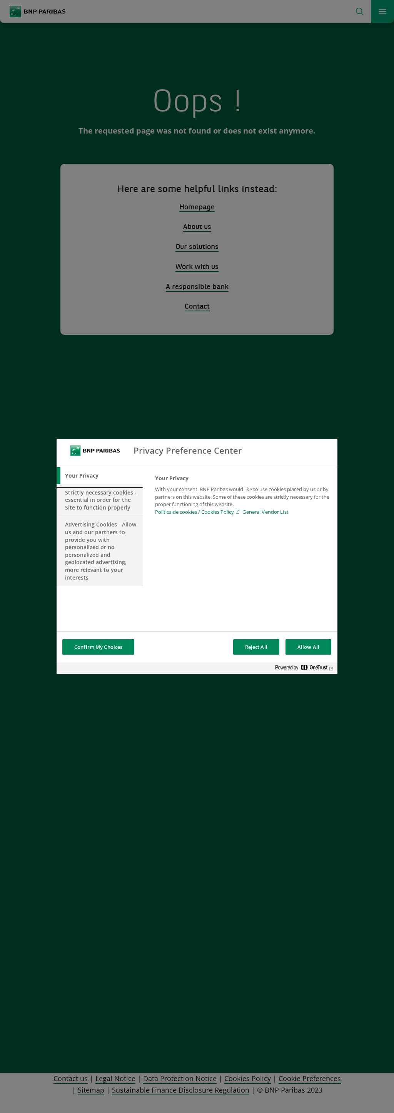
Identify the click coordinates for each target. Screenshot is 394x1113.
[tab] (100, 475)
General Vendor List (265, 511)
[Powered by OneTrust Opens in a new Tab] (304, 669)
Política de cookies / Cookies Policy (194, 511)
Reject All (256, 646)
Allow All (308, 646)
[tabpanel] (243, 497)
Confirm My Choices (98, 646)
